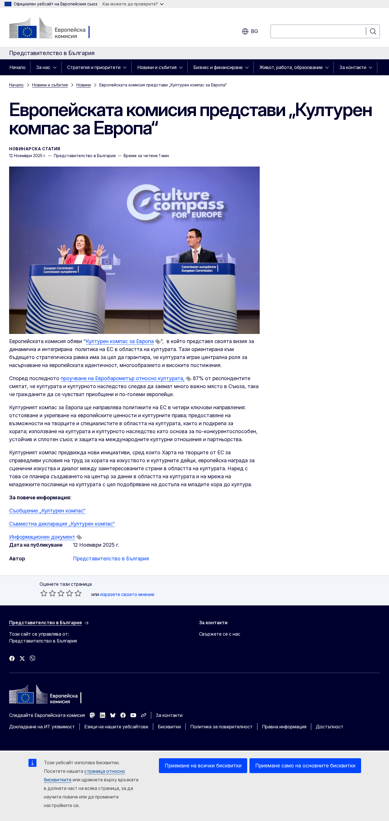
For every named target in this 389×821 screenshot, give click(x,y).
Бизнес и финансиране (218, 67)
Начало (17, 67)
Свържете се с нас (219, 634)
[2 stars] (48, 593)
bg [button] (254, 31)
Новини (83, 84)
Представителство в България (111, 558)
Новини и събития (157, 67)
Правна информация (284, 726)
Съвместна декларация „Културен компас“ (62, 524)
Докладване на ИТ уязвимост (42, 726)
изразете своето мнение (127, 594)
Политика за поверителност (221, 726)
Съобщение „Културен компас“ (47, 511)
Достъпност (329, 726)
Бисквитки (169, 726)
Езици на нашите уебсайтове (116, 726)
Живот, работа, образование (291, 67)
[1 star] (44, 593)
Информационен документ (42, 537)
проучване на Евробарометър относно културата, (123, 378)
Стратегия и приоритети (93, 67)
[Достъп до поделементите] (56, 67)
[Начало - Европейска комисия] (55, 28)
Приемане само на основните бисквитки (305, 766)
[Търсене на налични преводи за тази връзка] (158, 341)
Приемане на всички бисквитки (203, 766)
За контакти (352, 67)
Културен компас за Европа (120, 341)
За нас (43, 67)
